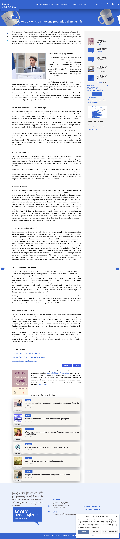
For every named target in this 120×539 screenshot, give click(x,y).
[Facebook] (107, 4)
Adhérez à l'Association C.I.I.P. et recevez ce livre (102, 40)
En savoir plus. (44, 384)
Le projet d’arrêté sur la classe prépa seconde (28, 357)
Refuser (95, 532)
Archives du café (92, 509)
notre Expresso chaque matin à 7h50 (27, 503)
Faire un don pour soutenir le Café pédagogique (102, 58)
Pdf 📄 (77, 365)
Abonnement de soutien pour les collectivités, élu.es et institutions (102, 78)
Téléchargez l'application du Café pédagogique (97, 100)
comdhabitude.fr (93, 129)
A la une (39, 4)
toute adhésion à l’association (58, 373)
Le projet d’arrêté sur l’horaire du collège (27, 353)
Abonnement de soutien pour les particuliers (102, 67)
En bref (57, 4)
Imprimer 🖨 (67, 365)
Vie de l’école (65, 4)
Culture (74, 4)
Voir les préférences (110, 532)
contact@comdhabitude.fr (96, 127)
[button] (117, 516)
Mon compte (83, 4)
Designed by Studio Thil (69, 535)
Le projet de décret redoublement (24, 361)
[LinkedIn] (113, 4)
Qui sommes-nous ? (93, 506)
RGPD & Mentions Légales (54, 535)
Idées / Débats (48, 4)
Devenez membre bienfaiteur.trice (102, 49)
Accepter (83, 532)
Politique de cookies (97, 535)
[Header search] (97, 4)
